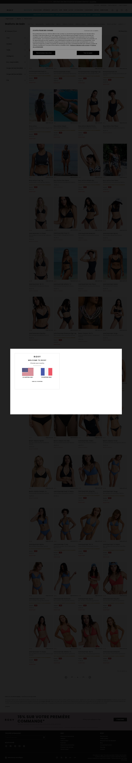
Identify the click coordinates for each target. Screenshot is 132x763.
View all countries (37, 381)
